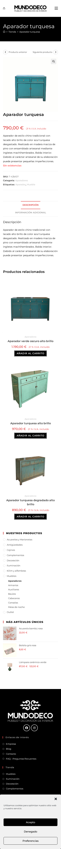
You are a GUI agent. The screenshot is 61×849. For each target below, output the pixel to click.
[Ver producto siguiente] (55, 52)
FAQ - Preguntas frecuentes (21, 758)
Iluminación (13, 565)
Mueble (31, 184)
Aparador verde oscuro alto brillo (30, 341)
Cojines (11, 550)
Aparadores (21, 180)
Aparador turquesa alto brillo (30, 423)
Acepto (30, 822)
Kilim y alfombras (16, 570)
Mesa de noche (16, 607)
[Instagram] (34, 727)
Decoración (13, 560)
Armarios (13, 585)
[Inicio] (4, 31)
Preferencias (31, 840)
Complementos (15, 555)
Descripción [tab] (31, 205)
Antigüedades (15, 544)
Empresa (11, 744)
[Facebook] (26, 727)
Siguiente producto (42, 52)
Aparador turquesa (29, 31)
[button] (55, 799)
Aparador (20, 184)
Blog (8, 748)
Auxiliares (13, 589)
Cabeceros (14, 598)
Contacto (11, 753)
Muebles (11, 576)
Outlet (10, 612)
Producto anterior (18, 52)
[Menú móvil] (56, 8)
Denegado (30, 831)
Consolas (13, 602)
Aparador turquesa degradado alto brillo (30, 502)
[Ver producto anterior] (5, 52)
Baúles (12, 593)
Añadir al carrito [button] (30, 353)
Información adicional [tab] (30, 212)
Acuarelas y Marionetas (19, 539)
